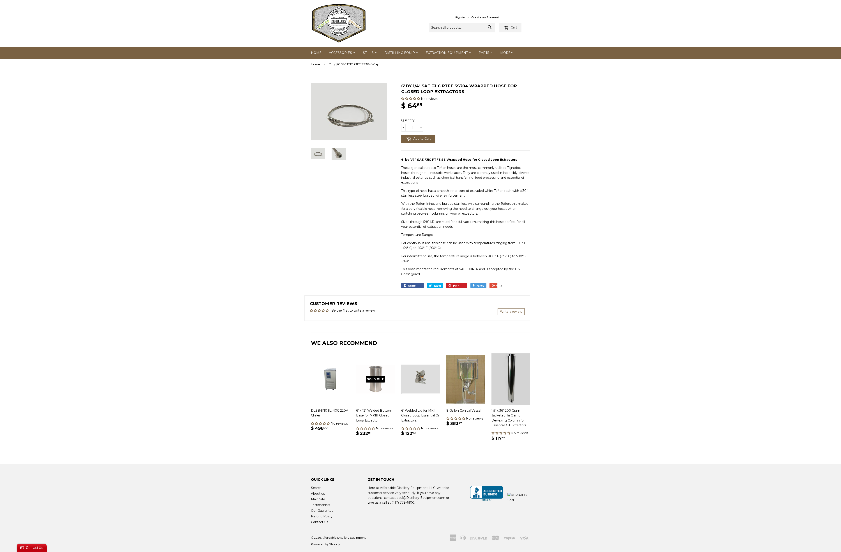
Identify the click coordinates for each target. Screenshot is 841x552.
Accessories (341, 53)
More (505, 53)
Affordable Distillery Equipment (344, 537)
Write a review (511, 312)
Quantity (408, 120)
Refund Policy (321, 516)
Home (316, 53)
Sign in (460, 17)
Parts (484, 53)
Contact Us (319, 522)
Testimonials (320, 505)
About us (318, 494)
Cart (513, 27)
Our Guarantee (322, 511)
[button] (411, 99)
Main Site (318, 499)
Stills (369, 53)
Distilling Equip (400, 53)
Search (316, 488)
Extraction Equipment (447, 53)
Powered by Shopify (325, 544)
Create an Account (485, 17)
